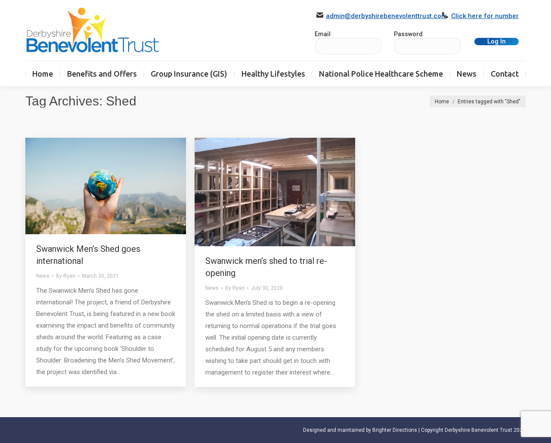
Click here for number (485, 16)
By (65, 276)
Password (408, 34)
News (43, 276)
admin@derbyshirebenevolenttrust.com (386, 16)
